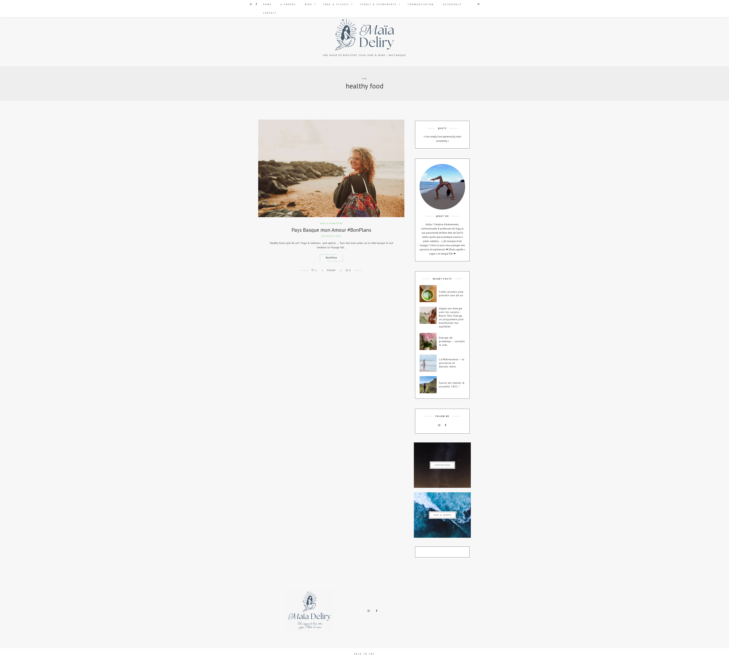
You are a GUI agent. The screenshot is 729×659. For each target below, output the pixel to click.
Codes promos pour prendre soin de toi (451, 293)
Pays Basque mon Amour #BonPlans (331, 229)
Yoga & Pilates (336, 4)
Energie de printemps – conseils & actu (452, 341)
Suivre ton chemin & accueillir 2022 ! (452, 384)
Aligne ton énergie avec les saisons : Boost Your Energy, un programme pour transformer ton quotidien (451, 317)
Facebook (256, 4)
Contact (270, 12)
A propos (288, 4)
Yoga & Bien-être (331, 223)
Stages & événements (378, 4)
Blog (308, 4)
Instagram (250, 4)
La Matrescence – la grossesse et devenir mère (451, 363)
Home (267, 4)
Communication (421, 4)
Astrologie (452, 4)
